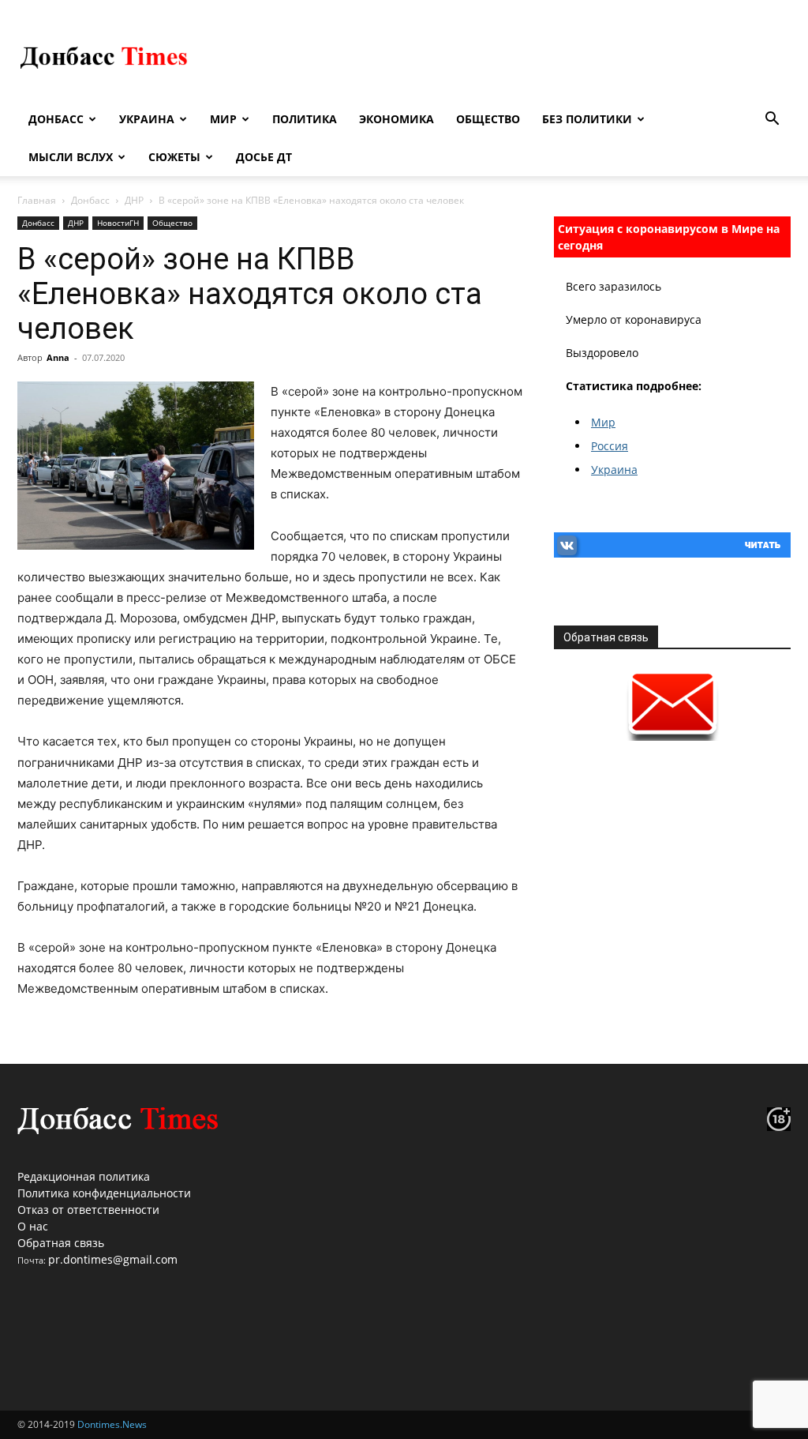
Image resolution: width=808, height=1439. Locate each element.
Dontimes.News (112, 1424)
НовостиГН (118, 222)
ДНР (134, 200)
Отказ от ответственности (88, 1209)
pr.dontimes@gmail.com (113, 1259)
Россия (609, 445)
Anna (58, 357)
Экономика (396, 118)
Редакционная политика (83, 1176)
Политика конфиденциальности (104, 1192)
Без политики (587, 118)
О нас (32, 1226)
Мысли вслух (70, 156)
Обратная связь (60, 1242)
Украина (146, 118)
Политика (304, 118)
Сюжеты (174, 156)
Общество (488, 118)
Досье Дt (264, 156)
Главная (36, 200)
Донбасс (56, 118)
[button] (772, 120)
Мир (223, 118)
